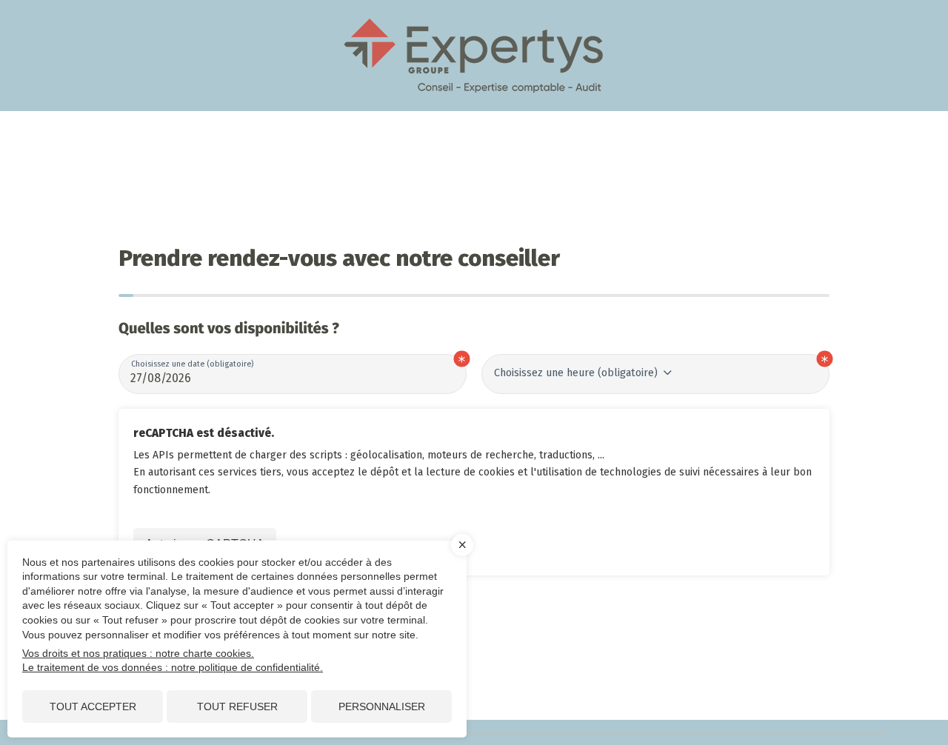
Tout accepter (93, 706)
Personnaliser (381, 706)
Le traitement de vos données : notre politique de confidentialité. (172, 667)
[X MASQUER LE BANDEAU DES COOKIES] (462, 545)
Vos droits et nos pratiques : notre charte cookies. (138, 653)
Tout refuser (237, 706)
